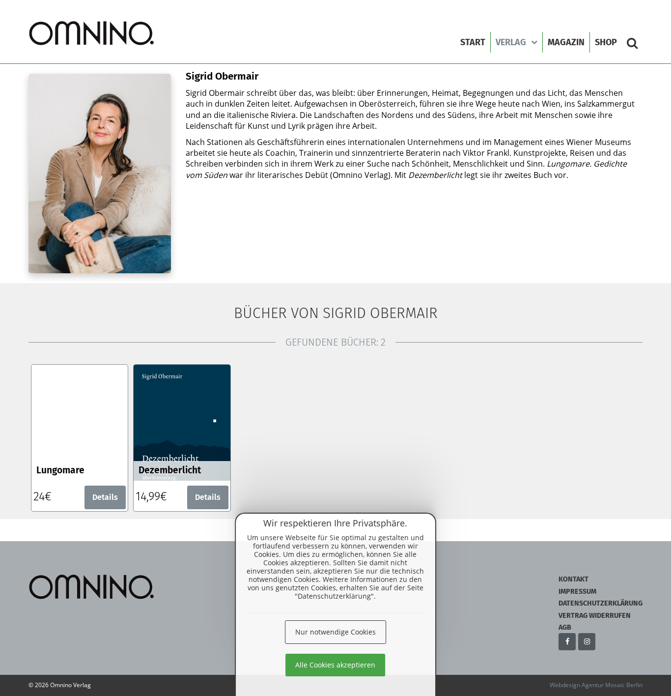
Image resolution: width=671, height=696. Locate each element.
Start (472, 42)
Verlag (511, 42)
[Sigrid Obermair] (92, 33)
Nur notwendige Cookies (335, 632)
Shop (606, 42)
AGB (565, 627)
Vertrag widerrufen (595, 615)
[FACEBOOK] (567, 641)
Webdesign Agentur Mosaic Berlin (596, 685)
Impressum (577, 591)
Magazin (566, 42)
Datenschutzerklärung (601, 603)
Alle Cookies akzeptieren (335, 664)
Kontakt (573, 579)
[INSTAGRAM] (586, 641)
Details (105, 497)
